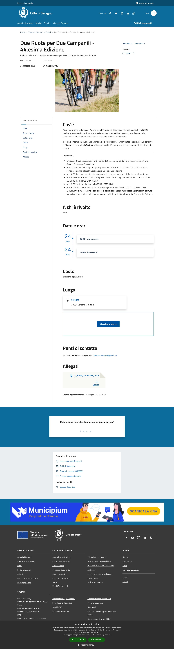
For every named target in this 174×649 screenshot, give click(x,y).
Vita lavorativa (58, 565)
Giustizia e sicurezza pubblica (99, 561)
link (110, 635)
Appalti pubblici (58, 574)
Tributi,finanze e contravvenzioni (100, 565)
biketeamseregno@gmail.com (105, 355)
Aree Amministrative (25, 561)
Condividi (126, 43)
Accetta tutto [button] (78, 640)
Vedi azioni (139, 43)
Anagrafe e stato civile (61, 557)
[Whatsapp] (132, 13)
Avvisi (125, 565)
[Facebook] (109, 13)
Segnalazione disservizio (62, 602)
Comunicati (127, 561)
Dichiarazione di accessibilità (98, 619)
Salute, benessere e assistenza (99, 574)
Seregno (75, 299)
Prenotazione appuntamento (63, 598)
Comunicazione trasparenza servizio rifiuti (101, 613)
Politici (20, 574)
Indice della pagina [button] (30, 121)
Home (22, 32)
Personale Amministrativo (27, 578)
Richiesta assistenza (60, 611)
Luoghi (125, 577)
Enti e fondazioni (24, 569)
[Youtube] (115, 13)
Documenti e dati (24, 582)
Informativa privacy (95, 602)
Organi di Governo (24, 557)
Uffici (19, 565)
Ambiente (91, 569)
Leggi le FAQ (57, 607)
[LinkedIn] (126, 13)
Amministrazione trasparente (99, 598)
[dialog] (87, 635)
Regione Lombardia (25, 3)
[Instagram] (120, 13)
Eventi (48, 32)
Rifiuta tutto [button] (96, 640)
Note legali (91, 607)
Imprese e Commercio (61, 569)
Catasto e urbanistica (60, 578)
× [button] (171, 623)
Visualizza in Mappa (108, 324)
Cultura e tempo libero (61, 561)
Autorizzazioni (93, 578)
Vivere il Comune (35, 32)
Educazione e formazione (97, 557)
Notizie (125, 557)
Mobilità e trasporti (60, 586)
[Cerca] (154, 13)
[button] (87, 645)
